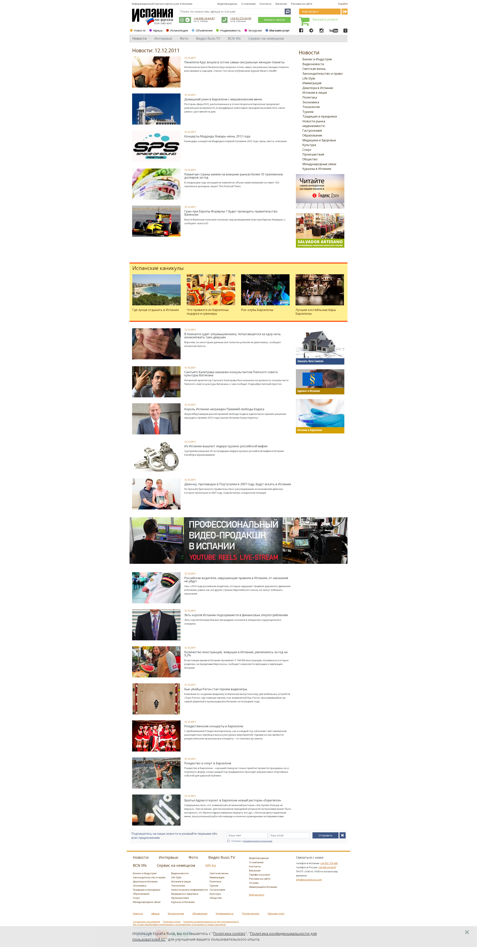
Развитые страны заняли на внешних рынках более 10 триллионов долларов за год (233, 176)
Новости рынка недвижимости (189, 889)
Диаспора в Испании (317, 88)
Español (343, 3)
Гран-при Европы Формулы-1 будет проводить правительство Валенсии (230, 213)
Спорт (307, 150)
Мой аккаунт (256, 894)
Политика (309, 97)
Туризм (307, 112)
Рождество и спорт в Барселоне (207, 763)
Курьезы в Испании (316, 169)
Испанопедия (179, 30)
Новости (140, 30)
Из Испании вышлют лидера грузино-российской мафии (225, 446)
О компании (248, 3)
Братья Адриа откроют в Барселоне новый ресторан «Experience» (232, 800)
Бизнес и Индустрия (317, 59)
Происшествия (313, 154)
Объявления (204, 30)
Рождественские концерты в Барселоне (213, 726)
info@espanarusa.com (309, 879)
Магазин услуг (279, 30)
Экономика (310, 102)
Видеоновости (313, 64)
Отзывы (254, 882)
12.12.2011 (190, 57)
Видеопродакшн (227, 3)
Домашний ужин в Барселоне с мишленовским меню (223, 99)
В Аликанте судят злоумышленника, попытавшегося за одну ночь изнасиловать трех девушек (232, 335)
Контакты (265, 3)
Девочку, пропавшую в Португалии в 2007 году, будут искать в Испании (237, 484)
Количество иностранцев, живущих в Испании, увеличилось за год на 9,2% (236, 653)
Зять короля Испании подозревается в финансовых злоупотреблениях (236, 615)
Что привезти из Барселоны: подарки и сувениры (208, 311)
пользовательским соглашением (257, 841)
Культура (309, 145)
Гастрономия (312, 130)
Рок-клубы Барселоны (257, 310)
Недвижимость (230, 30)
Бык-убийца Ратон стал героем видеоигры (215, 689)
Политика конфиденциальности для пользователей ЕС (211, 921)
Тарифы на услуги (259, 874)
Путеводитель (250, 913)
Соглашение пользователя (146, 921)
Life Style (308, 78)
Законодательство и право (322, 73)
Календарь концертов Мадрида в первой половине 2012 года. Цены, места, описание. (235, 141)
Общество (310, 159)
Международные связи (319, 164)
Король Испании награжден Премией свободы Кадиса (224, 409)
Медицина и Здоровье (319, 140)
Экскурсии (255, 30)
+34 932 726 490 (329, 863)
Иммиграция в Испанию (263, 887)
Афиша (157, 30)
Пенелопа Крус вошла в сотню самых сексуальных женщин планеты (234, 62)
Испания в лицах (314, 92)
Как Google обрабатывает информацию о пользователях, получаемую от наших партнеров (179, 924)
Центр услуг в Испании (178, 3)
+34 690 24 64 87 (204, 18)
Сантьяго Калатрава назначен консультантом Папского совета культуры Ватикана (231, 373)
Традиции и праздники (319, 116)
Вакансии (281, 3)
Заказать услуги (325, 19)
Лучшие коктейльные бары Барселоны (316, 311)
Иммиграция (311, 83)
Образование (312, 135)
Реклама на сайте (301, 3)
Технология (311, 107)
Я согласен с (251, 841)
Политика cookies (172, 921)
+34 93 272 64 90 (240, 18)
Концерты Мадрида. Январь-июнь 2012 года (217, 136)
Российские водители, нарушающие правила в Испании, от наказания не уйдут (236, 579)
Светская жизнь (314, 69)
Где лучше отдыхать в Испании (155, 310)
